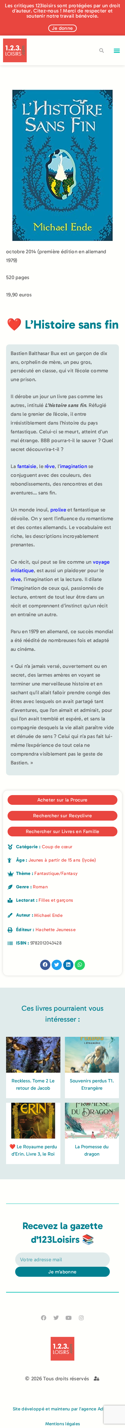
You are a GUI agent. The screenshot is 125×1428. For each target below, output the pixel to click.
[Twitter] (56, 1317)
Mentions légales (62, 1423)
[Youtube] (69, 1317)
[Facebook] (44, 1317)
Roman (40, 887)
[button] (117, 51)
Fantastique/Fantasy (56, 873)
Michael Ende (48, 915)
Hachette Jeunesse (55, 929)
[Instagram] (81, 1317)
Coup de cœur (57, 846)
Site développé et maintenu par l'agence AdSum (63, 1409)
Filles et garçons (56, 900)
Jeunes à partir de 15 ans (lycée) (62, 860)
